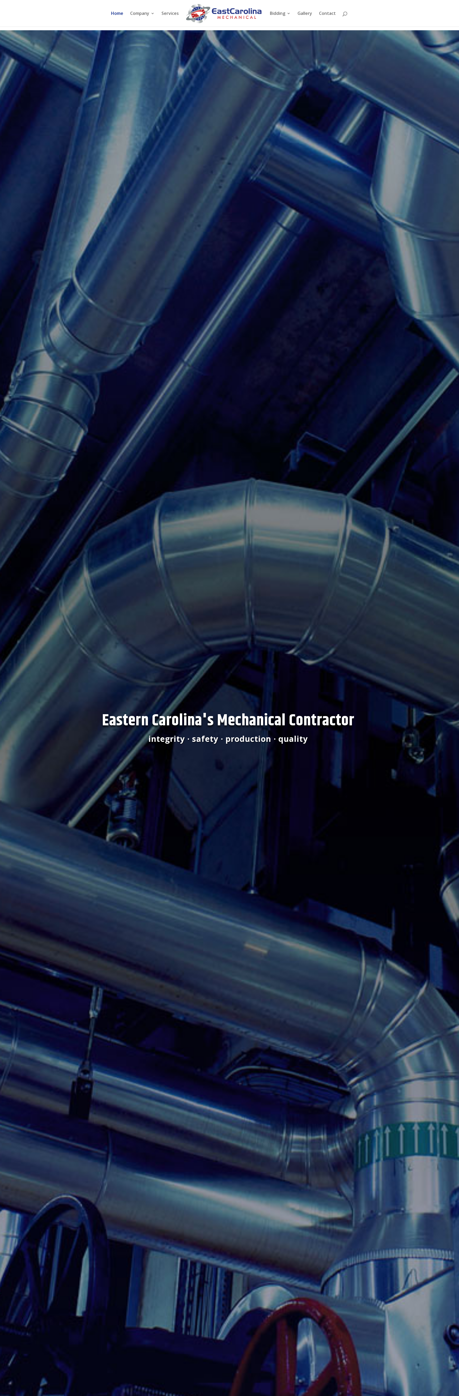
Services (170, 13)
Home (117, 13)
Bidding (277, 13)
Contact (327, 13)
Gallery (305, 13)
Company (139, 13)
